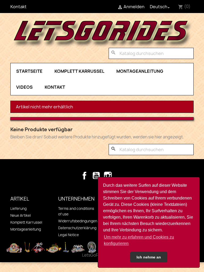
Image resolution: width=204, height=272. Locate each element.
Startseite (29, 71)
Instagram (108, 175)
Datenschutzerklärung (77, 228)
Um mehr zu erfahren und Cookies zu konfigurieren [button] (139, 240)
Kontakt (18, 7)
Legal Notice (68, 234)
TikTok (119, 175)
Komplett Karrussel (79, 71)
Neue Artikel (20, 215)
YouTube (96, 175)
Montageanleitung (139, 71)
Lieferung (18, 208)
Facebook (84, 175)
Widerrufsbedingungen (77, 221)
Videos (24, 87)
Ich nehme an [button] (149, 257)
